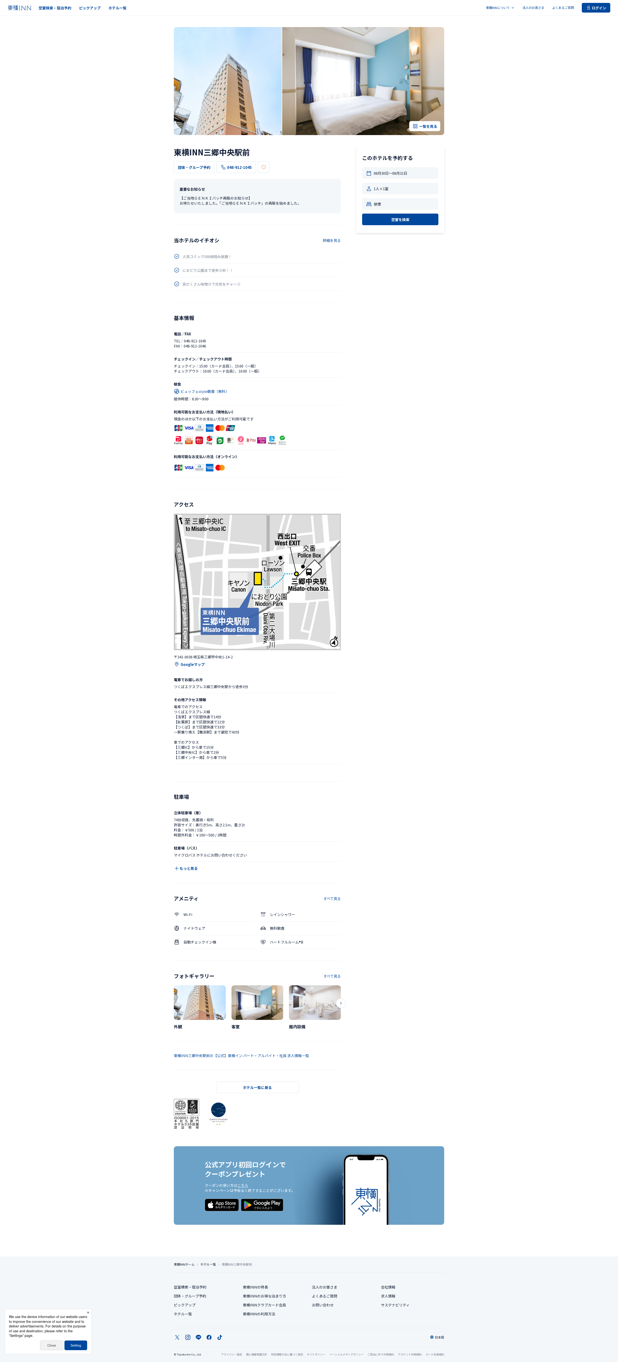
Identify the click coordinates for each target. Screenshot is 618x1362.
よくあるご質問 (563, 7)
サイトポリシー (316, 1354)
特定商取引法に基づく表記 (287, 1354)
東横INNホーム (184, 1264)
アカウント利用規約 (410, 1354)
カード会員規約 (435, 1354)
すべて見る (332, 898)
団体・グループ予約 (194, 167)
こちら (242, 1185)
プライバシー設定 (231, 1354)
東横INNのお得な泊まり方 (264, 1295)
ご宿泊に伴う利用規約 (380, 1354)
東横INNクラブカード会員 (264, 1304)
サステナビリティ (395, 1304)
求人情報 (388, 1295)
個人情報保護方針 (256, 1354)
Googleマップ (193, 664)
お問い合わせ (323, 1304)
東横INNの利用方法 (259, 1313)
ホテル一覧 (117, 7)
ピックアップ (90, 7)
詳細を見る (332, 240)
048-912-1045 (239, 167)
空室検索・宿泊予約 (55, 7)
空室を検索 (400, 219)
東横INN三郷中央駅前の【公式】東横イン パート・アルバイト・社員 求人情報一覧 (241, 1055)
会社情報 (388, 1287)
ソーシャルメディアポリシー (346, 1354)
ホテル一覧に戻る (257, 1087)
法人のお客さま (533, 7)
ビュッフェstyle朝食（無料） (205, 391)
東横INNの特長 (255, 1287)
